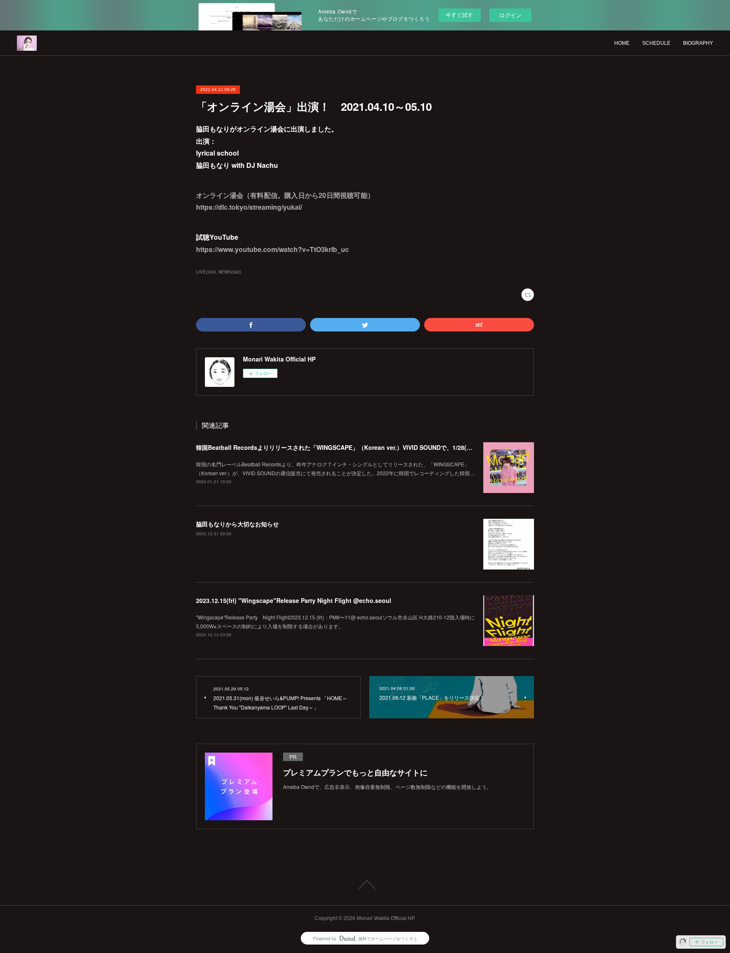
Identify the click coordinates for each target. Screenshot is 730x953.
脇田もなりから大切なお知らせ (237, 524)
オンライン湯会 (219, 195)
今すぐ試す (459, 15)
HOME (621, 43)
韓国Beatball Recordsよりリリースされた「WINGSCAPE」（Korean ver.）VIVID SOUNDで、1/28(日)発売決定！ (350, 447)
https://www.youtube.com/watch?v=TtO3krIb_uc (272, 249)
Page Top (365, 884)
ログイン (510, 15)
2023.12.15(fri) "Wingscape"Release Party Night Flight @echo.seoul (293, 600)
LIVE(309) (206, 272)
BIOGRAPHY (698, 43)
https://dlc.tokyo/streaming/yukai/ (249, 207)
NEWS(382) (229, 272)
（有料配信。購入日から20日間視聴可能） (308, 195)
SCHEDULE (656, 43)
